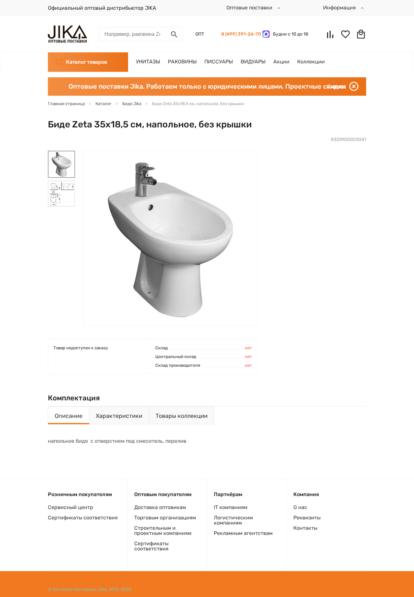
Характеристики (119, 415)
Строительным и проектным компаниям (162, 530)
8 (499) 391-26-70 (240, 34)
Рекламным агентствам (243, 533)
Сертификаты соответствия (83, 518)
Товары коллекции (182, 415)
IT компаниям (230, 507)
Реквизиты (307, 518)
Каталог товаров (86, 62)
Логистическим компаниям (233, 520)
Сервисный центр (70, 507)
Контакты (305, 528)
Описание (68, 415)
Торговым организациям (165, 518)
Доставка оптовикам (160, 507)
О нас (300, 507)
